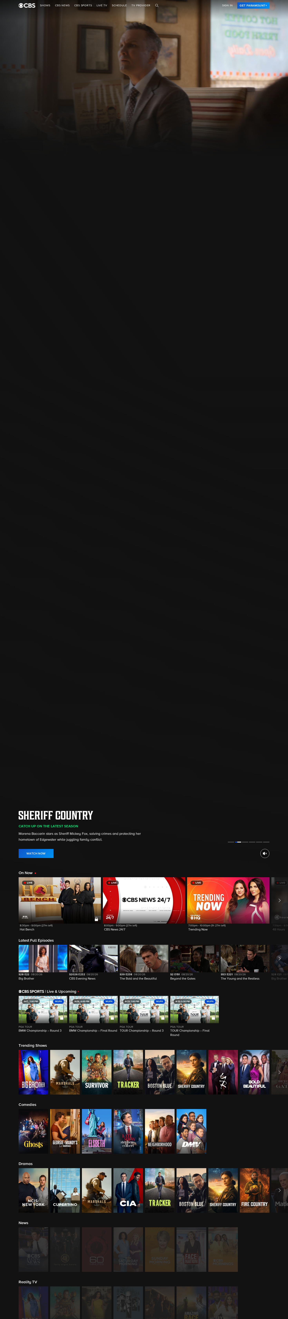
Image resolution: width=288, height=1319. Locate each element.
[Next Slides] (278, 1017)
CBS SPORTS (83, 5)
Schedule (119, 5)
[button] (60, 906)
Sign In (227, 5)
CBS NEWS (62, 5)
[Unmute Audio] (264, 853)
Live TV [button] (102, 5)
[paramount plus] (27, 5)
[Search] (157, 5)
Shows (45, 5)
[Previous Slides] (9, 1017)
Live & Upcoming (60, 992)
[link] (253, 5)
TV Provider (140, 5)
